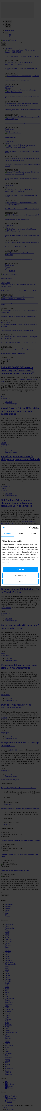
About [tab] (33, 533)
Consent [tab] (7, 533)
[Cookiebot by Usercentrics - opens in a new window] (29, 527)
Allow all (20, 569)
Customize (19, 576)
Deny (20, 582)
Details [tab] (20, 533)
